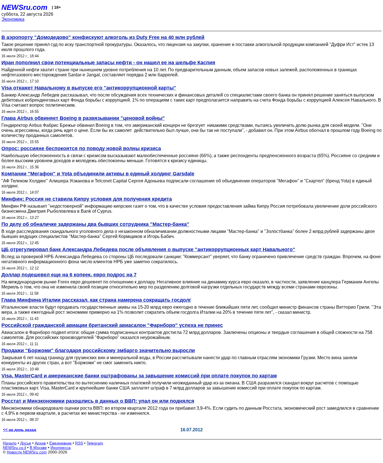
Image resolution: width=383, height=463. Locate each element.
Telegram (95, 443)
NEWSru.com (24, 7)
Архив (40, 443)
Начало (10, 443)
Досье (25, 443)
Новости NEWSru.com (27, 452)
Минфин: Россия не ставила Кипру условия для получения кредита (86, 199)
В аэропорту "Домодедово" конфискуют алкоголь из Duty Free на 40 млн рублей (102, 37)
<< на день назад (19, 429)
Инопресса (60, 447)
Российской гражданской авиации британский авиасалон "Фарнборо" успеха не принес (112, 325)
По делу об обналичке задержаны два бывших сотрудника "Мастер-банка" (95, 224)
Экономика (12, 19)
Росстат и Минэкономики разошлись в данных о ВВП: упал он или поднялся (97, 401)
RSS (79, 443)
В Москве (38, 447)
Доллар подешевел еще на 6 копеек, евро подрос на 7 (69, 275)
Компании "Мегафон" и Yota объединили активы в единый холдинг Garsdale (97, 174)
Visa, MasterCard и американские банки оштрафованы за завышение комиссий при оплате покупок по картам (139, 376)
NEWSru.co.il (14, 447)
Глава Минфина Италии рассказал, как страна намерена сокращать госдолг (96, 300)
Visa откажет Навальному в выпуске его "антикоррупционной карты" (88, 88)
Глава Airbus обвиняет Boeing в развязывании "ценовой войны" (83, 118)
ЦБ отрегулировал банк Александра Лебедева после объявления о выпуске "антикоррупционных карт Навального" (148, 249)
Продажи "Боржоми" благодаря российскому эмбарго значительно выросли (98, 350)
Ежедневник (60, 443)
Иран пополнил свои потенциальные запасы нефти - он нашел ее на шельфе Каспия (108, 62)
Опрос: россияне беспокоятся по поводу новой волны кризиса (81, 148)
